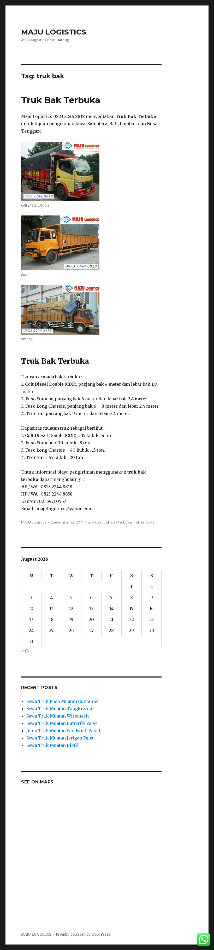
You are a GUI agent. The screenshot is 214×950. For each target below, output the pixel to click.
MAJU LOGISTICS (53, 31)
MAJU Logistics (33, 522)
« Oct (26, 650)
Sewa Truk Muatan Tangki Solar (60, 708)
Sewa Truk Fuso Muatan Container (62, 701)
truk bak (95, 522)
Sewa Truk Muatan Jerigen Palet (60, 738)
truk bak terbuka (117, 522)
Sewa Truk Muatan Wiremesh (57, 716)
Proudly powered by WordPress (83, 934)
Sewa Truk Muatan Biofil (52, 745)
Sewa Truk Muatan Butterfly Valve (62, 723)
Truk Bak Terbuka (60, 100)
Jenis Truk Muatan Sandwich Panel (63, 730)
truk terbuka (143, 522)
